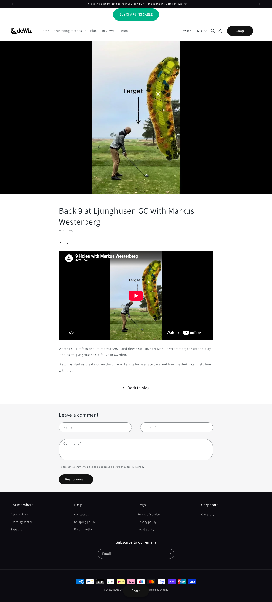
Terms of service (149, 514)
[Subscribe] (169, 554)
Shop (240, 31)
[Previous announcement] (12, 4)
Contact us (81, 514)
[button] (70, 31)
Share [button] (68, 243)
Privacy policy (147, 522)
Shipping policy (84, 522)
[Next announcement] (260, 4)
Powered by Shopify (157, 589)
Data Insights (20, 514)
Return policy (83, 529)
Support (16, 529)
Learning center (21, 522)
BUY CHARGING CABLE (136, 14)
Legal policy (146, 529)
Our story (207, 514)
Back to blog (138, 387)
